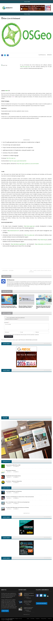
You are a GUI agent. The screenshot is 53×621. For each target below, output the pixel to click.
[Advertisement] (17, 61)
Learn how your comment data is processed (27, 339)
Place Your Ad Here (47, 343)
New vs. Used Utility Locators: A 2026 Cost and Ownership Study (17, 502)
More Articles (26, 513)
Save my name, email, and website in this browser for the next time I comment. (22, 334)
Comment (6, 322)
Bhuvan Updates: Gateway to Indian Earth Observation (26, 306)
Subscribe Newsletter (41, 603)
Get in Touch (5, 610)
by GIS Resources (42, 54)
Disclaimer (38, 618)
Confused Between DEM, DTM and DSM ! (13, 465)
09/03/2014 (49, 54)
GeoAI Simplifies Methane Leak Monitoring (14, 491)
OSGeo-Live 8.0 (40, 270)
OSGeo (35, 270)
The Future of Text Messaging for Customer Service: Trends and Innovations (20, 496)
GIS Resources (10, 280)
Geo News (32, 618)
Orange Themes (9, 619)
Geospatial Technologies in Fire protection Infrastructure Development (29, 594)
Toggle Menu (27, 1)
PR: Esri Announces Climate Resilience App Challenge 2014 (9, 306)
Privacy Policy (43, 618)
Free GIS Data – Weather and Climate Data (14, 481)
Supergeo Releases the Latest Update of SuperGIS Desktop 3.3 (43, 307)
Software (11, 270)
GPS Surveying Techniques (11, 470)
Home (28, 618)
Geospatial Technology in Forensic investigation (28, 608)
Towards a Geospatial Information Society (28, 601)
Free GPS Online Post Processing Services (13, 475)
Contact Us (50, 618)
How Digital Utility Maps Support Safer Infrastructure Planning (17, 507)
